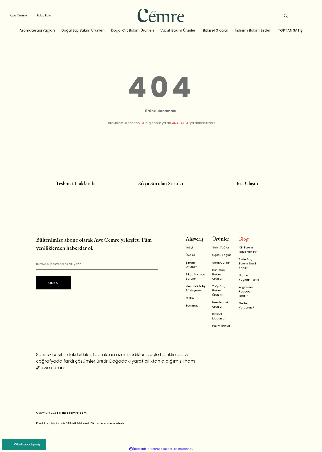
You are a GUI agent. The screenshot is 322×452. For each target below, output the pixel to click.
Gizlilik (190, 298)
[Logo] (161, 16)
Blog (244, 238)
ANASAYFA (180, 123)
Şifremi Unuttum (192, 265)
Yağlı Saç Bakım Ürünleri (218, 290)
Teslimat (192, 305)
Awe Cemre (18, 15)
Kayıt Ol (53, 283)
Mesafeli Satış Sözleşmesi (195, 288)
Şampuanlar (221, 263)
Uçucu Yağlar (221, 255)
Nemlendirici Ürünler (221, 304)
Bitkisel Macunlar (219, 316)
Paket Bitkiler (221, 326)
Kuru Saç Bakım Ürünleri (218, 274)
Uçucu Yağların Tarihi (249, 277)
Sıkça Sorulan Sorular (195, 276)
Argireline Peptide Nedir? (246, 291)
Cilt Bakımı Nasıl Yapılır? (248, 249)
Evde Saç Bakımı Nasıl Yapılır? (247, 263)
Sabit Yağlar (220, 247)
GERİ (144, 123)
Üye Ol (190, 255)
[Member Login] (299, 15)
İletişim (191, 247)
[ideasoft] (138, 449)
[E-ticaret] (160, 449)
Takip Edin (44, 15)
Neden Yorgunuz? (246, 305)
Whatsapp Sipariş (27, 444)
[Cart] (312, 15)
